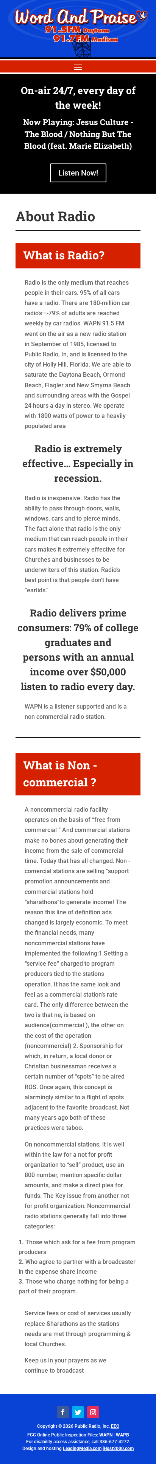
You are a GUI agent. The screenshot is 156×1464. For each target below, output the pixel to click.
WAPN (105, 1435)
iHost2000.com (118, 1448)
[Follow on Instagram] (93, 1412)
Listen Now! (78, 172)
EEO (115, 1426)
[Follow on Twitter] (78, 1412)
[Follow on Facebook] (63, 1412)
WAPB (122, 1435)
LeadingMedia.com (82, 1448)
